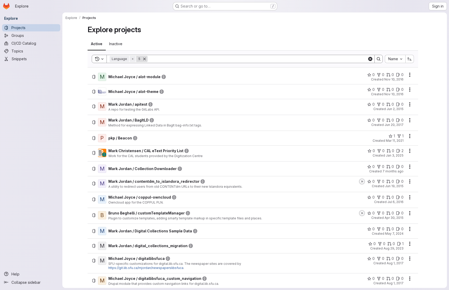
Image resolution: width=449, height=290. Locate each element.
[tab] (97, 43)
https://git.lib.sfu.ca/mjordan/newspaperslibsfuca (145, 268)
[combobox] (395, 59)
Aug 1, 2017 (395, 263)
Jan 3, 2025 (395, 155)
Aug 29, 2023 (394, 248)
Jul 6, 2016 (395, 202)
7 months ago (393, 171)
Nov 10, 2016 (394, 79)
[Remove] (144, 59)
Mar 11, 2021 (395, 141)
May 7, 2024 (394, 233)
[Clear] (370, 59)
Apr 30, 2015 (394, 218)
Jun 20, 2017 (394, 125)
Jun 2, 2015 (395, 109)
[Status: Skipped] (362, 181)
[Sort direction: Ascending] (410, 59)
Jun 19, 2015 (394, 186)
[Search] (378, 59)
